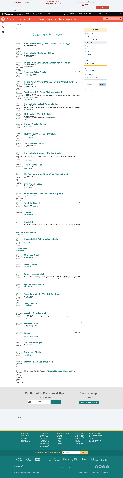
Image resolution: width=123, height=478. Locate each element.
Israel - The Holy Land (46, 445)
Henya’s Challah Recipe (35, 124)
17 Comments (28, 319)
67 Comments (28, 120)
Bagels (27, 333)
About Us (86, 472)
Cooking (75, 459)
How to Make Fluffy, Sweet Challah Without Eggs (47, 44)
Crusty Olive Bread (33, 165)
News (66, 459)
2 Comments (28, 160)
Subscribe (56, 401)
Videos (41, 19)
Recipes (32, 19)
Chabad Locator (93, 441)
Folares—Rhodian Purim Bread (38, 362)
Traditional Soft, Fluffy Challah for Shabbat (44, 92)
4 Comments (28, 126)
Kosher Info (51, 19)
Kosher (77, 440)
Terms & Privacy (95, 472)
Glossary (59, 443)
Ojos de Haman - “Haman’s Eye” (49, 371)
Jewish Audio (78, 445)
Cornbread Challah (33, 352)
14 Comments (34, 206)
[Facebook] (96, 466)
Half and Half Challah (26, 233)
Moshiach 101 (44, 440)
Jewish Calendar (61, 437)
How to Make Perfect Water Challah (41, 104)
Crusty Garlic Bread (33, 184)
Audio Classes (56, 459)
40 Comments (28, 178)
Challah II (28, 222)
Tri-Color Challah (32, 203)
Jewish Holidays (79, 435)
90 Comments (28, 228)
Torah (61, 467)
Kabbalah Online (44, 443)
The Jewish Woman (45, 437)
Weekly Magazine (25, 441)
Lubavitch (47, 466)
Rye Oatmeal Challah (34, 285)
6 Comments (28, 355)
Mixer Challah (22, 249)
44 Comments (28, 242)
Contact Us (105, 472)
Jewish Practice (25, 435)
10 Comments (28, 87)
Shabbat (77, 438)
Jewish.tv (38, 459)
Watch (26, 75)
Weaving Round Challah (35, 313)
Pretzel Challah (31, 324)
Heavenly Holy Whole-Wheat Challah (41, 239)
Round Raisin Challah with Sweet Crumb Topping (47, 63)
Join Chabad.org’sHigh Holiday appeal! (54, 2)
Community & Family (26, 440)
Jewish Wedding (79, 437)
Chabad (43, 466)
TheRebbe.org (44, 446)
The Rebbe (92, 437)
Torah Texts (85, 459)
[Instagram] (107, 466)
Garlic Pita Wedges (33, 343)
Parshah (77, 441)
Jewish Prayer (79, 443)
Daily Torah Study (62, 438)
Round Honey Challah (34, 274)
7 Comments (28, 47)
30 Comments (28, 66)
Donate (108, 14)
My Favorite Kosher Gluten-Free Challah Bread (46, 174)
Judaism (66, 467)
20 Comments (28, 286)
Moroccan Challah (32, 255)
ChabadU (47, 459)
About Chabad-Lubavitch (96, 435)
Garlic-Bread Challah (34, 144)
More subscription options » (93, 90)
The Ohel (91, 438)
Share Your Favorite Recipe (89, 402)
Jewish (71, 467)
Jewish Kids (104, 459)
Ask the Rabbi (83, 14)
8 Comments (28, 280)
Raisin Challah (30, 265)
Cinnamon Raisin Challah (35, 72)
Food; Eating (90, 77)
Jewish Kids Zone (44, 441)
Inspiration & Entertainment (28, 438)
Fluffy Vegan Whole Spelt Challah (40, 134)
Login (67, 14)
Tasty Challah (30, 304)
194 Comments (28, 99)
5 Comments (28, 168)
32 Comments (28, 109)
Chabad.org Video (45, 435)
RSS (58, 445)
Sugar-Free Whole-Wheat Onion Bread (42, 294)
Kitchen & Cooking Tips (68, 19)
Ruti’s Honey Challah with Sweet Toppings (44, 194)
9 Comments (28, 56)
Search (59, 441)
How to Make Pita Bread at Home (39, 53)
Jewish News (43, 438)
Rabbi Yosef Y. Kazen (50, 467)
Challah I (28, 213)
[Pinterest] (103, 466)
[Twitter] (100, 466)
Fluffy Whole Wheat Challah (37, 114)
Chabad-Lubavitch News (95, 440)
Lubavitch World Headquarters (77, 466)
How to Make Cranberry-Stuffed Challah (43, 153)
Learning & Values (25, 437)
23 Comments (28, 257)
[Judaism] (8, 14)
